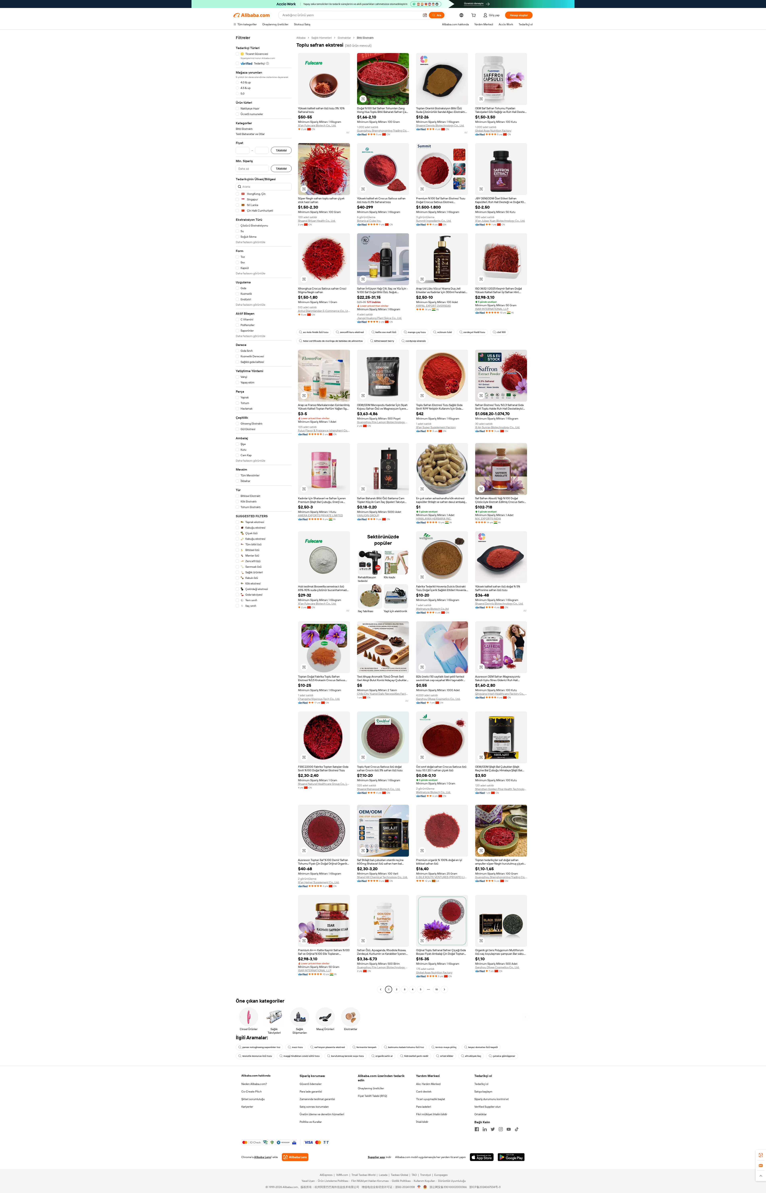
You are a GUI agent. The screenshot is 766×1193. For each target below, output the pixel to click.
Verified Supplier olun (487, 1106)
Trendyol (425, 1174)
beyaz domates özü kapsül (483, 1047)
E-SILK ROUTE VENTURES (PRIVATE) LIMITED (442, 877)
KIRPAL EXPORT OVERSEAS (433, 305)
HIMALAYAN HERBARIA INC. (433, 518)
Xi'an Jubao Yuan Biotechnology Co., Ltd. (500, 220)
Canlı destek (423, 1091)
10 (436, 989)
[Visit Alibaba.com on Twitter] (492, 1129)
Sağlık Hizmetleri (321, 37)
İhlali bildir (422, 1121)
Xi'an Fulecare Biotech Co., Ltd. (317, 125)
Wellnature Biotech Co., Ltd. (433, 792)
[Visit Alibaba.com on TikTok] (516, 1129)
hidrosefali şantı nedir (416, 1056)
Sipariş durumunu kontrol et (491, 1099)
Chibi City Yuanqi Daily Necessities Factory (383, 693)
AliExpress (326, 1174)
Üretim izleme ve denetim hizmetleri (322, 1114)
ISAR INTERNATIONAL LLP (491, 308)
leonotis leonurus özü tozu (257, 1056)
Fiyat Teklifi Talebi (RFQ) (372, 1095)
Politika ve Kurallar (311, 1121)
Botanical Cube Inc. (369, 220)
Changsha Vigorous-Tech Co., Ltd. (319, 698)
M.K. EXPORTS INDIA (488, 518)
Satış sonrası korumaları (314, 1106)
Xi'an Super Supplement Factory (436, 427)
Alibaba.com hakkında (255, 1075)
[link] (761, 1155)
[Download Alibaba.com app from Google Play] (511, 1157)
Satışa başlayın (483, 1091)
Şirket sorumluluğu (253, 1099)
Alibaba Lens (262, 1157)
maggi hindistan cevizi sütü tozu (301, 1056)
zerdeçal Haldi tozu (474, 332)
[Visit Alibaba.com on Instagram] (500, 1129)
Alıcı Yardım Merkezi (428, 1084)
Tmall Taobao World (363, 1174)
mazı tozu (297, 1047)
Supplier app (376, 1157)
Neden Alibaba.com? (254, 1084)
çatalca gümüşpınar (504, 1056)
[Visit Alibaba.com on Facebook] (476, 1129)
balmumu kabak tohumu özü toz (406, 1047)
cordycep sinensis (416, 341)
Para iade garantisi (311, 1091)
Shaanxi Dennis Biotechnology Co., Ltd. (440, 125)
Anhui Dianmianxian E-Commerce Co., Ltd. (324, 310)
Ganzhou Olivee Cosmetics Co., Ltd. (438, 698)
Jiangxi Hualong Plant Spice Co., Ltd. (379, 318)
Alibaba (300, 37)
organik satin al (384, 1056)
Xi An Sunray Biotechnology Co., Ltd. (497, 427)
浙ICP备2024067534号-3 (484, 1187)
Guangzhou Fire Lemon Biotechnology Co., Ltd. (383, 422)
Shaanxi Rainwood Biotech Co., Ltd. (378, 789)
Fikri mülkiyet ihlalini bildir (431, 1114)
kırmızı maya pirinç (446, 1047)
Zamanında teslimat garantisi (317, 1099)
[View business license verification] (419, 1187)
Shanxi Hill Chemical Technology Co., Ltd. (382, 877)
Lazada (383, 1174)
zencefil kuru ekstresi (352, 332)
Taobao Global (399, 1174)
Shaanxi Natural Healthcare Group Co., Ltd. (324, 783)
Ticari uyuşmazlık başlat (430, 1099)
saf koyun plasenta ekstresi (329, 1047)
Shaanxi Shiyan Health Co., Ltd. (317, 220)
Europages (441, 1174)
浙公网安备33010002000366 (448, 1187)
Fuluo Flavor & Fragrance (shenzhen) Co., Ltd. (324, 430)
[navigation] (264, 514)
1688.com (342, 1174)
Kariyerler (247, 1106)
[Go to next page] (444, 989)
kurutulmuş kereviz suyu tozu (347, 1056)
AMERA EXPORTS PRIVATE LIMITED (320, 515)
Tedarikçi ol (481, 1084)
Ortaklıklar (480, 1114)
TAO (414, 1174)
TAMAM (281, 150)
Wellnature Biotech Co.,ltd (432, 608)
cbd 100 (501, 332)
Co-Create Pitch (251, 1091)
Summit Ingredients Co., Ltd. (433, 220)
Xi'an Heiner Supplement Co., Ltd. (318, 882)
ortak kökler (446, 1056)
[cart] (474, 15)
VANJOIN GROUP (368, 515)
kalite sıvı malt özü (385, 332)
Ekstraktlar (344, 37)
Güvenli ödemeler (311, 1084)
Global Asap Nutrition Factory (493, 130)
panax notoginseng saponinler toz (261, 1047)
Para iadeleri (423, 1106)
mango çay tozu (417, 332)
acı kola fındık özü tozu (315, 332)
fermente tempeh (366, 1047)
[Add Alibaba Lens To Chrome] (295, 1157)
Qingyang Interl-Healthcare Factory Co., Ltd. (501, 693)
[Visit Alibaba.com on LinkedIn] (484, 1129)
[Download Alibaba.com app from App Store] (482, 1157)
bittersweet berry (384, 341)
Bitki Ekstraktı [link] (365, 37)
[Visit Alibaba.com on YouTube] (508, 1129)
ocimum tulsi (444, 332)
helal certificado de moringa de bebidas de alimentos (333, 341)
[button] (424, 15)
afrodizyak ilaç (473, 1056)
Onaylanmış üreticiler (371, 1088)
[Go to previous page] (380, 989)
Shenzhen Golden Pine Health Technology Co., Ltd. (501, 789)
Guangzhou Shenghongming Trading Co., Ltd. (383, 130)
